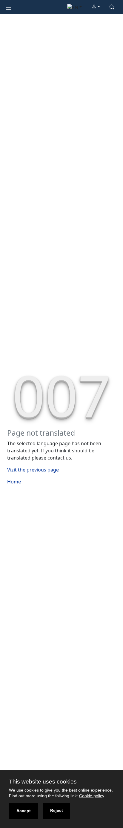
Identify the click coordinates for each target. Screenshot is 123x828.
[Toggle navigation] (9, 7)
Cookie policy (91, 795)
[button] (96, 7)
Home (14, 481)
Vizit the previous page (33, 469)
